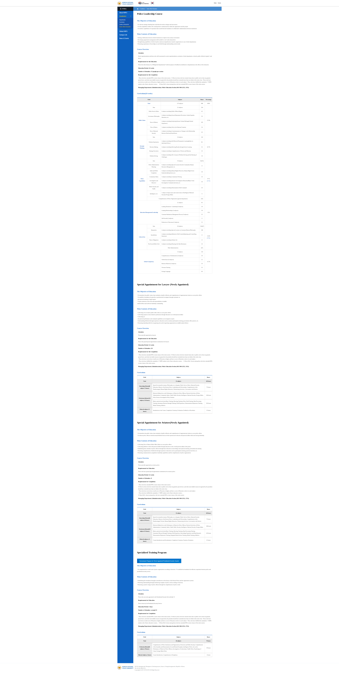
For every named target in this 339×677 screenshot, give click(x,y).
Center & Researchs (125, 24)
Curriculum (125, 22)
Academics (125, 16)
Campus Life (125, 35)
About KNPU (125, 12)
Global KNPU (125, 31)
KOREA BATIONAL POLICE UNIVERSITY (125, 3)
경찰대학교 (125, 668)
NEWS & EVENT (125, 38)
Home (215, 3)
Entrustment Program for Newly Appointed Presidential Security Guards (159, 561)
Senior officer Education (125, 27)
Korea (220, 3)
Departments (125, 20)
